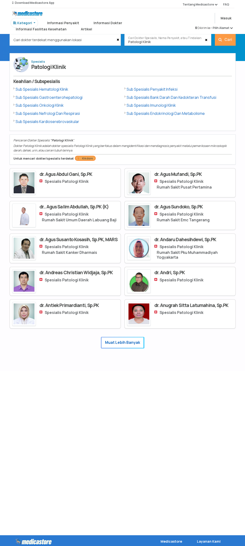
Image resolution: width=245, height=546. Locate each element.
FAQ (226, 4)
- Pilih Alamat (220, 28)
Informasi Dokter (108, 23)
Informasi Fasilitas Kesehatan (41, 29)
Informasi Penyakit (63, 23)
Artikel (86, 29)
